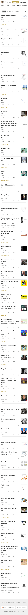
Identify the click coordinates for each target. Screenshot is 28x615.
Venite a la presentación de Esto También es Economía (10, 219)
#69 (2, 197)
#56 (2, 384)
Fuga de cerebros (7, 369)
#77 (2, 77)
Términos (23, 602)
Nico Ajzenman (11, 225)
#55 (2, 398)
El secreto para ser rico (8, 396)
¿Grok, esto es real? (7, 158)
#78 (2, 64)
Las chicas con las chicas (9, 281)
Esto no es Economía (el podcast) (9, 584)
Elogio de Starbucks (7, 533)
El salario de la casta (8, 75)
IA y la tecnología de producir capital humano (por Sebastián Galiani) (9, 123)
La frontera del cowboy (8, 475)
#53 (2, 431)
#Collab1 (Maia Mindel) (7, 454)
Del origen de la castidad (9, 508)
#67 (2, 235)
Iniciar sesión (23, 2)
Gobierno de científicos (8, 85)
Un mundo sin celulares (9, 331)
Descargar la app (21, 607)
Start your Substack (8, 607)
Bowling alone (5, 148)
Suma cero (4, 112)
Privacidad (17, 602)
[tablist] (10, 11)
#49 (2, 500)
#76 (2, 100)
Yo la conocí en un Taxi (8, 306)
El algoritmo (5, 135)
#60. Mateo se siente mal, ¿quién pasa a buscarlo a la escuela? (10, 322)
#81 (2, 31)
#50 (2, 487)
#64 (2, 273)
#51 (2, 464)
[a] (24, 585)
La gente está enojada (8, 15)
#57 (2, 371)
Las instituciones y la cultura (8, 261)
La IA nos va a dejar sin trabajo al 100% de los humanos (10, 588)
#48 (2, 510)
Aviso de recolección (14, 604)
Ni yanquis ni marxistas (9, 452)
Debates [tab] (17, 11)
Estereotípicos (6, 573)
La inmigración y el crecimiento (7, 232)
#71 (2, 160)
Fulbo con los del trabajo (9, 346)
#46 (2, 535)
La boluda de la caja (7, 429)
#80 (2, 41)
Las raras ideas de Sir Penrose (8, 522)
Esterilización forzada (8, 442)
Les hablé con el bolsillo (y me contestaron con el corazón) (9, 548)
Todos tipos (5, 485)
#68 (2, 210)
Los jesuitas (5, 52)
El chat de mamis (6, 319)
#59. (2, 348)
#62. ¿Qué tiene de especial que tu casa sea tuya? (9, 297)
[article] (14, 19)
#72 (2, 150)
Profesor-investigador (8, 62)
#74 (2, 127)
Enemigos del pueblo (8, 419)
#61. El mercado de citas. (8, 308)
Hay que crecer (6, 246)
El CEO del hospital (7, 271)
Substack (6, 611)
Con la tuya (5, 355)
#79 (2, 54)
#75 (2, 114)
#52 (2, 444)
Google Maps (5, 195)
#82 (2, 18)
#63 (2, 283)
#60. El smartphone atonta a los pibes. (9, 333)
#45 (2, 552)
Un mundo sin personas (9, 29)
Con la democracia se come (10, 409)
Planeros (4, 98)
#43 (2, 575)
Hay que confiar (6, 39)
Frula (3, 171)
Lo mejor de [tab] (10, 11)
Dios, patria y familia (8, 498)
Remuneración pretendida (9, 208)
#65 (2, 264)
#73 (2, 137)
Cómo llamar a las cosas (9, 462)
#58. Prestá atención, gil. (8, 357)
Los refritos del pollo (8, 185)
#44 (2, 562)
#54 (2, 411)
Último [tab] (4, 11)
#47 (2, 525)
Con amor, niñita (6, 560)
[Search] (25, 11)
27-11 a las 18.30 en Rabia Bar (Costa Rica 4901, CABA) (9, 222)
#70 (2, 187)
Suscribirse (15, 2)
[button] (2, 5)
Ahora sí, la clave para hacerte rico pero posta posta (8, 380)
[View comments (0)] (8, 45)
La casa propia (6, 295)
